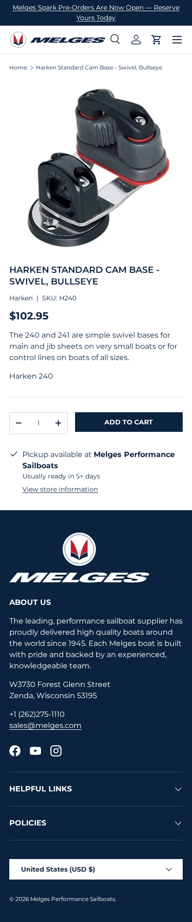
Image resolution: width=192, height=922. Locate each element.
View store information (60, 489)
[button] (156, 39)
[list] (96, 168)
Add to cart (128, 422)
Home (18, 67)
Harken (21, 298)
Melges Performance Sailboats (72, 898)
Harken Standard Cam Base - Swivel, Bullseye (99, 67)
